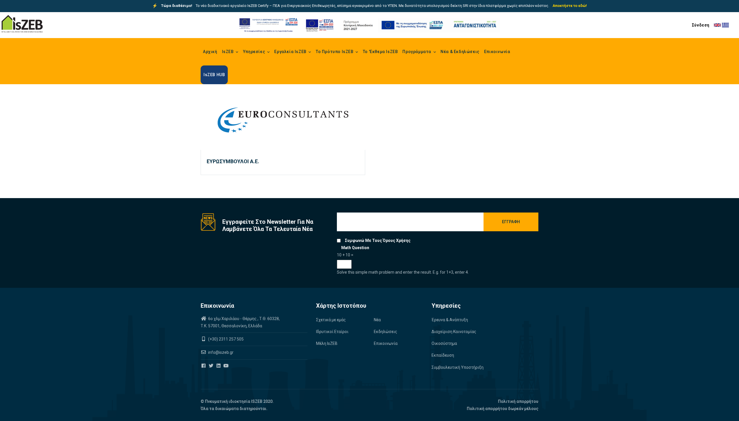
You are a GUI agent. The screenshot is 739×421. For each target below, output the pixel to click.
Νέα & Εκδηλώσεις (460, 51)
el (725, 25)
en (717, 25)
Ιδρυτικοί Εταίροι (332, 331)
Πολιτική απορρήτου (518, 401)
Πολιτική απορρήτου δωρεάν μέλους (502, 408)
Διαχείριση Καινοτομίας (454, 331)
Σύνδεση (701, 25)
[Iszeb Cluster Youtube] (226, 366)
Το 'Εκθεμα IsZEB (380, 51)
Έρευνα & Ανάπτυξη (450, 319)
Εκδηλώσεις (385, 331)
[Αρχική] (22, 24)
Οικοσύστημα (444, 343)
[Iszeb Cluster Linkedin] (219, 366)
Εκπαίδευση (443, 355)
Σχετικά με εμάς (331, 319)
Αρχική (210, 51)
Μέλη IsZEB (326, 343)
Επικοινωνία (497, 51)
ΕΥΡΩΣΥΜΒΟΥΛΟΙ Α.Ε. (233, 161)
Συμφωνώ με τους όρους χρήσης (377, 240)
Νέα (377, 319)
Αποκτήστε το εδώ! (570, 5)
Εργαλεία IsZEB (290, 51)
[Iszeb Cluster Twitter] (211, 366)
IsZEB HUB (214, 74)
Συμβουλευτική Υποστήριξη (458, 367)
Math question (355, 247)
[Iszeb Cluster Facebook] (204, 366)
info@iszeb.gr (220, 352)
